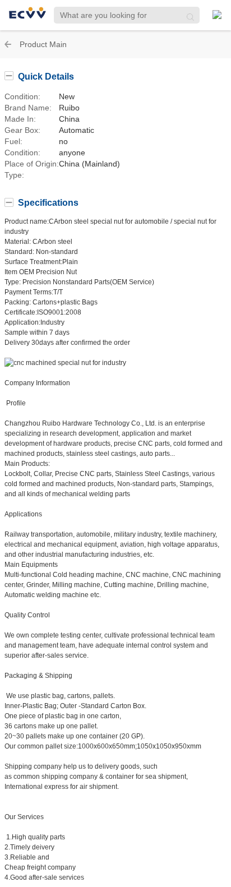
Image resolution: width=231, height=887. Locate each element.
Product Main (43, 44)
